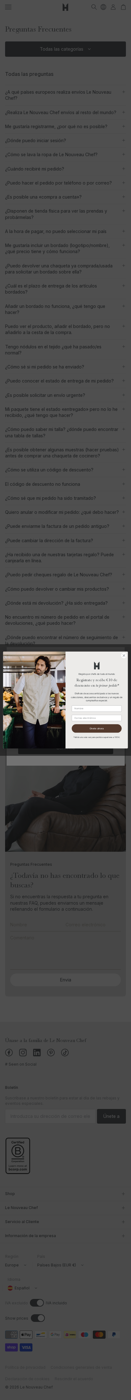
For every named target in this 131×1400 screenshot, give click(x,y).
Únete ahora (97, 728)
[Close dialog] (124, 655)
